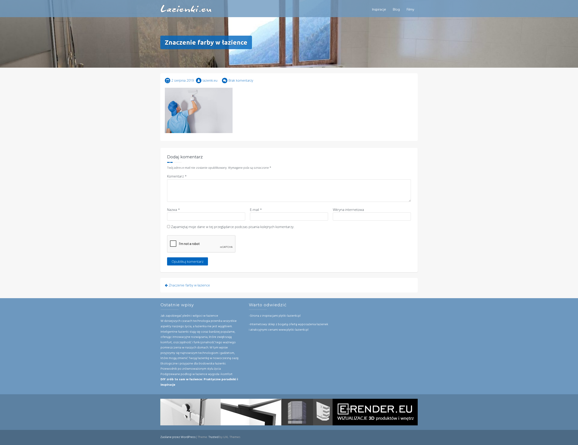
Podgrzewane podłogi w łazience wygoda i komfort (197, 374)
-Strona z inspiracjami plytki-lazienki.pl (275, 315)
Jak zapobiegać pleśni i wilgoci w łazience (189, 315)
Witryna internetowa (348, 209)
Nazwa (173, 209)
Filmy (410, 10)
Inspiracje (379, 10)
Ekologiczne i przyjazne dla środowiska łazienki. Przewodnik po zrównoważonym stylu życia (193, 366)
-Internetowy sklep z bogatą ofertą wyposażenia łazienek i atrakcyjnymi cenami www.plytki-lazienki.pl (288, 327)
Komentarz (177, 176)
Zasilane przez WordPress (178, 437)
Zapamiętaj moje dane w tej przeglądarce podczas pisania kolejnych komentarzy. (232, 226)
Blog (396, 10)
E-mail (256, 209)
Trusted (213, 437)
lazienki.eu (210, 80)
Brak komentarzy (240, 80)
